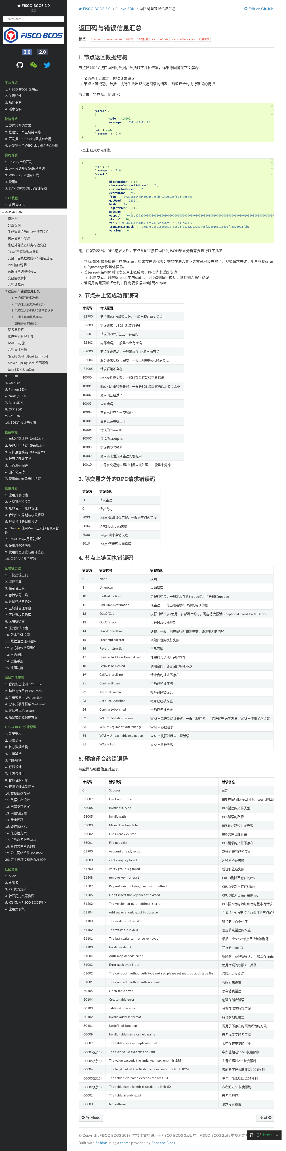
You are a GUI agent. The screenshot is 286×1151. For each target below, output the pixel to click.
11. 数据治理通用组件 (20, 641)
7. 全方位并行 (15, 773)
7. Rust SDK (14, 402)
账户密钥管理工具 (20, 336)
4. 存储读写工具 (16, 595)
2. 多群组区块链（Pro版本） (25, 445)
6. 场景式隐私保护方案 (21, 717)
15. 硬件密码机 (16, 826)
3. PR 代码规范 (15, 889)
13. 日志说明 (14, 655)
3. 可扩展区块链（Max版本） (26, 452)
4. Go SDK (12, 383)
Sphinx (101, 1143)
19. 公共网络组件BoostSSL (24, 853)
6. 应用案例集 (15, 909)
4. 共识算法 (13, 753)
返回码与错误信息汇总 (24, 291)
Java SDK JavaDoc (21, 369)
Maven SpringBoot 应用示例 (28, 363)
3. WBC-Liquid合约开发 (22, 175)
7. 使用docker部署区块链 (23, 478)
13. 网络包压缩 (16, 813)
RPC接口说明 (17, 265)
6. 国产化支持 (15, 472)
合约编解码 (16, 284)
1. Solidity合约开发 (18, 162)
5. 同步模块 (13, 760)
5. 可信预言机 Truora (20, 711)
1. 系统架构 (13, 734)
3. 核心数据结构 (16, 747)
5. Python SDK (15, 389)
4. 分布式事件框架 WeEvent (25, 704)
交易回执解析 (17, 278)
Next (263, 1117)
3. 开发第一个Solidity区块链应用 (28, 139)
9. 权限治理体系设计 (19, 787)
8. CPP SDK (13, 409)
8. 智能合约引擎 (16, 780)
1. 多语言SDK (15, 205)
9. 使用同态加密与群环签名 (24, 552)
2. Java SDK (13, 212)
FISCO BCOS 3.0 (35, 5)
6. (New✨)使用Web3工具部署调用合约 (32, 530)
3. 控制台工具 (15, 588)
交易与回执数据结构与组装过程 (30, 258)
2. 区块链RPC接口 (18, 501)
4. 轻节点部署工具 (18, 459)
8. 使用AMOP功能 (18, 545)
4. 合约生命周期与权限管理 (24, 515)
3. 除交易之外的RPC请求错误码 (32, 310)
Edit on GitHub (260, 9)
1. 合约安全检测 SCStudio (23, 684)
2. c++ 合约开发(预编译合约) (25, 168)
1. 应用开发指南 (16, 495)
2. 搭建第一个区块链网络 (23, 132)
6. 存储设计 (13, 767)
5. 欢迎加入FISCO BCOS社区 (26, 902)
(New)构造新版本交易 (23, 251)
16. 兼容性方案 (16, 833)
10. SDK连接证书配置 (20, 422)
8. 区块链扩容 (15, 621)
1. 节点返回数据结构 (25, 298)
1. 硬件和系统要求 (18, 125)
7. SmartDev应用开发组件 (23, 539)
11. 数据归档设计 (17, 800)
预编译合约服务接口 (22, 271)
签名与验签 (16, 330)
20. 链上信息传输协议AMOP (25, 859)
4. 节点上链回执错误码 (27, 317)
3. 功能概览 (13, 102)
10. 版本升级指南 (17, 635)
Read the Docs (163, 1143)
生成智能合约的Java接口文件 (28, 232)
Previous (92, 1117)
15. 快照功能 (14, 668)
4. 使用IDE (12, 182)
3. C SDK (11, 376)
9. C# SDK (12, 416)
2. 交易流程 (13, 740)
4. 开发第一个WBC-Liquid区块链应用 (31, 145)
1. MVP (10, 876)
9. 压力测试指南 (16, 628)
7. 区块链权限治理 (18, 615)
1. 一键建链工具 (16, 575)
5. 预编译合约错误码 (25, 323)
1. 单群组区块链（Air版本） (25, 439)
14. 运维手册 (14, 661)
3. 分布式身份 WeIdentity (23, 697)
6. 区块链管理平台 (18, 608)
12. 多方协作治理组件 (20, 648)
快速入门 (14, 218)
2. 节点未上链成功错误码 (28, 304)
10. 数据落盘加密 (17, 793)
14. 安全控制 (14, 820)
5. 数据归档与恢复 (18, 602)
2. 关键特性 (13, 96)
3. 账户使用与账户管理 (21, 508)
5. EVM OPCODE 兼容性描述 (26, 188)
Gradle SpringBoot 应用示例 (28, 356)
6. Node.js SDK (16, 396)
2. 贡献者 (11, 882)
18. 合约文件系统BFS (20, 846)
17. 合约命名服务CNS (20, 840)
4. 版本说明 (13, 109)
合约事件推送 (17, 349)
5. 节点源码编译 (16, 465)
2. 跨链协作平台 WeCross (23, 691)
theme (125, 1143)
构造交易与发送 (19, 238)
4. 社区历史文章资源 (19, 896)
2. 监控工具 (13, 582)
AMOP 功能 (16, 343)
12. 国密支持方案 (17, 806)
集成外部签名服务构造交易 (27, 245)
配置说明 (14, 225)
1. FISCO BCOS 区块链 (21, 89)
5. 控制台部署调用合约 (21, 521)
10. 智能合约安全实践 (20, 558)
